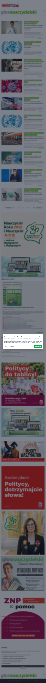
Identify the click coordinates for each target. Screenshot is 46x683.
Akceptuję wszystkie (38, 346)
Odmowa (6, 346)
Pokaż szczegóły (12, 346)
